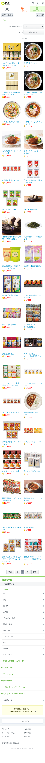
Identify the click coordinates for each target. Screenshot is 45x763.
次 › (28, 572)
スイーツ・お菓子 (9, 636)
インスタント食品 (9, 618)
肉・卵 (5, 606)
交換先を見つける (37, 11)
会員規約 (27, 729)
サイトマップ (6, 736)
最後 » (35, 572)
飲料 (4, 642)
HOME (7, 11)
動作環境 (27, 733)
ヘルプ (32, 5)
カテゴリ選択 (40, 15)
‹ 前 (17, 572)
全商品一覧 (7, 700)
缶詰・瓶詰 (7, 630)
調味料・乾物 (7, 624)
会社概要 (27, 736)
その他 (5, 648)
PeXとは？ (5, 729)
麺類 (4, 600)
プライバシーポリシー (9, 733)
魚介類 (5, 612)
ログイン (42, 5)
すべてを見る (7, 655)
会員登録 (37, 5)
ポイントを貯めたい (22, 11)
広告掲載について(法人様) (11, 743)
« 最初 (10, 572)
